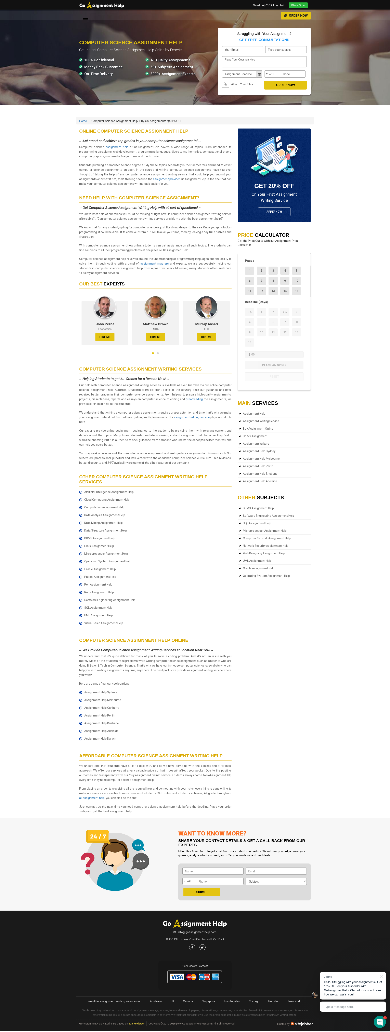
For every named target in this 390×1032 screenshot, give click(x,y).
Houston (274, 1001)
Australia (156, 1001)
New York (294, 1001)
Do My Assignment (255, 436)
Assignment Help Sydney (259, 451)
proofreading (194, 399)
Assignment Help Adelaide (260, 481)
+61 (271, 74)
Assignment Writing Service (261, 421)
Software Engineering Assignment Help (268, 515)
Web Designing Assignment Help (264, 553)
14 (285, 291)
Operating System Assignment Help (266, 575)
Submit (201, 892)
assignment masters (154, 263)
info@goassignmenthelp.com (197, 932)
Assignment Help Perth (258, 466)
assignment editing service (192, 417)
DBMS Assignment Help (258, 508)
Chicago (254, 1001)
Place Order (298, 5)
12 (261, 291)
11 (249, 291)
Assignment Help (254, 413)
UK (172, 1001)
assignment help (117, 147)
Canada (188, 1001)
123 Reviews (136, 1023)
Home (83, 121)
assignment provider (166, 179)
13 (273, 291)
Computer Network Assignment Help (267, 538)
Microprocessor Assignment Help (265, 530)
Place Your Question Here (240, 59)
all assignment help (92, 798)
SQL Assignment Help (257, 523)
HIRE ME (102, 337)
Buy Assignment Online (258, 428)
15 (296, 291)
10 (296, 280)
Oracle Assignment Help (258, 568)
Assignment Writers (256, 443)
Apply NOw (274, 211)
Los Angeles (232, 1001)
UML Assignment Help (257, 560)
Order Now (298, 15)
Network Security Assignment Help (265, 545)
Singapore (208, 1001)
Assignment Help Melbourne (261, 458)
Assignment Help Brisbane (260, 473)
